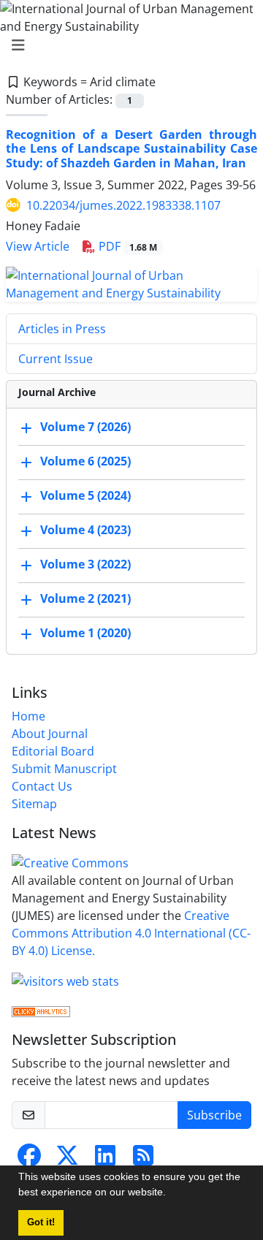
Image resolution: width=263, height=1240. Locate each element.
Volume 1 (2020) (85, 633)
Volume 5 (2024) (85, 495)
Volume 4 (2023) (85, 530)
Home (28, 716)
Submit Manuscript (64, 769)
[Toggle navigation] (127, 45)
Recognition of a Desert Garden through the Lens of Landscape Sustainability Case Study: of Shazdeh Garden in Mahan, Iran (131, 148)
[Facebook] (29, 1160)
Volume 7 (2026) (85, 427)
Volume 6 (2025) (85, 461)
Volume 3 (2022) (85, 564)
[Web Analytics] (41, 1011)
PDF (126, 246)
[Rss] (143, 1160)
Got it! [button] (41, 1222)
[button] (171, 1194)
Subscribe (214, 1115)
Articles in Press (62, 329)
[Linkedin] (105, 1160)
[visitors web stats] (65, 980)
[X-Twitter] (67, 1160)
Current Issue (55, 359)
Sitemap (34, 804)
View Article (37, 246)
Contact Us (42, 786)
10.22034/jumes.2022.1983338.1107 (123, 205)
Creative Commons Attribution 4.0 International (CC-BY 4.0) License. (131, 933)
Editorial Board (53, 751)
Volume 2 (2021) (85, 598)
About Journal (50, 734)
